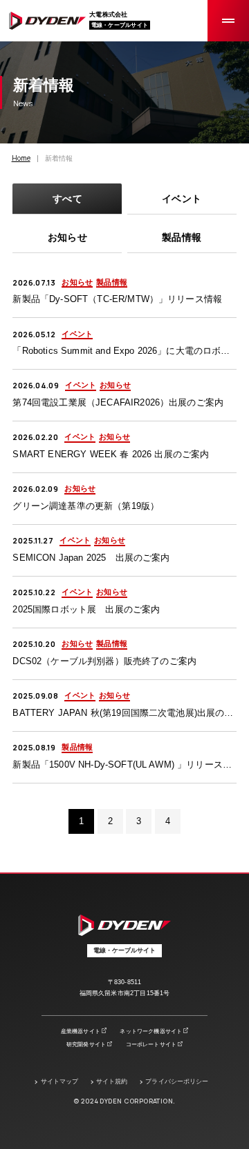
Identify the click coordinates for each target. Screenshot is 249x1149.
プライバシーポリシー (176, 1081)
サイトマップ (60, 1081)
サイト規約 (111, 1081)
